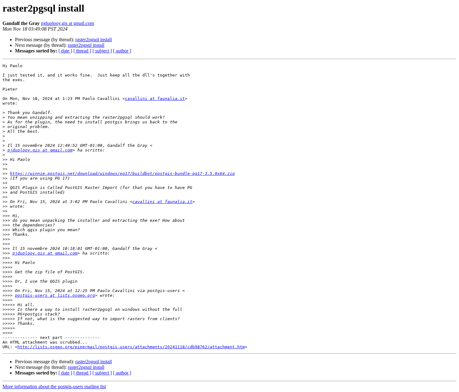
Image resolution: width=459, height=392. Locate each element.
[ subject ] (102, 50)
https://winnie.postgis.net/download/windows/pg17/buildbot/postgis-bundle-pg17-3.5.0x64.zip (122, 173)
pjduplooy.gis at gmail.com (67, 23)
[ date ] (65, 50)
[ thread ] (82, 50)
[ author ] (122, 50)
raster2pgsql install (93, 39)
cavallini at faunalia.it (155, 98)
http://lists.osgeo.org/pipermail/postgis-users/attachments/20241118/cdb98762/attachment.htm (131, 347)
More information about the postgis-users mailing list (54, 386)
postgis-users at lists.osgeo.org (55, 295)
